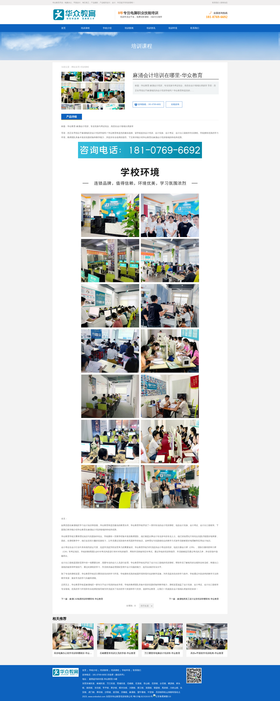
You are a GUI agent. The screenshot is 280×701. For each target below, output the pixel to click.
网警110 (167, 696)
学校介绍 (107, 28)
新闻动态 (224, 3)
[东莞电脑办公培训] (83, 14)
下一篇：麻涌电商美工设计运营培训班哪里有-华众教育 (194, 599)
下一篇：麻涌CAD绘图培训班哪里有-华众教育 (82, 599)
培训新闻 (129, 28)
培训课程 (85, 28)
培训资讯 (151, 28)
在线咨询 (175, 104)
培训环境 (172, 28)
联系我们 (215, 3)
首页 (63, 28)
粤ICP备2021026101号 (143, 696)
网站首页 (75, 67)
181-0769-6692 (217, 17)
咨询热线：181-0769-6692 (149, 104)
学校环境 (126, 670)
